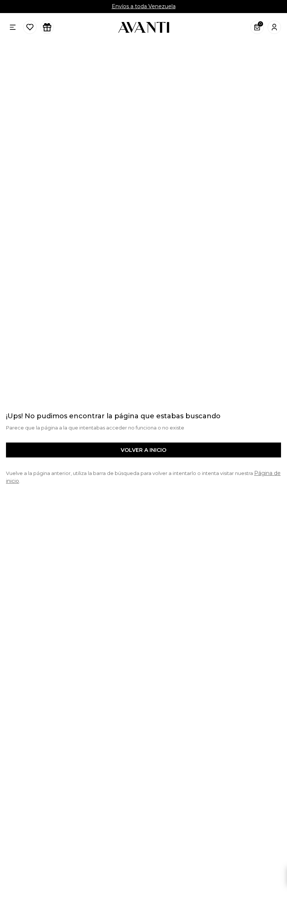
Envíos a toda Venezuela (144, 6)
